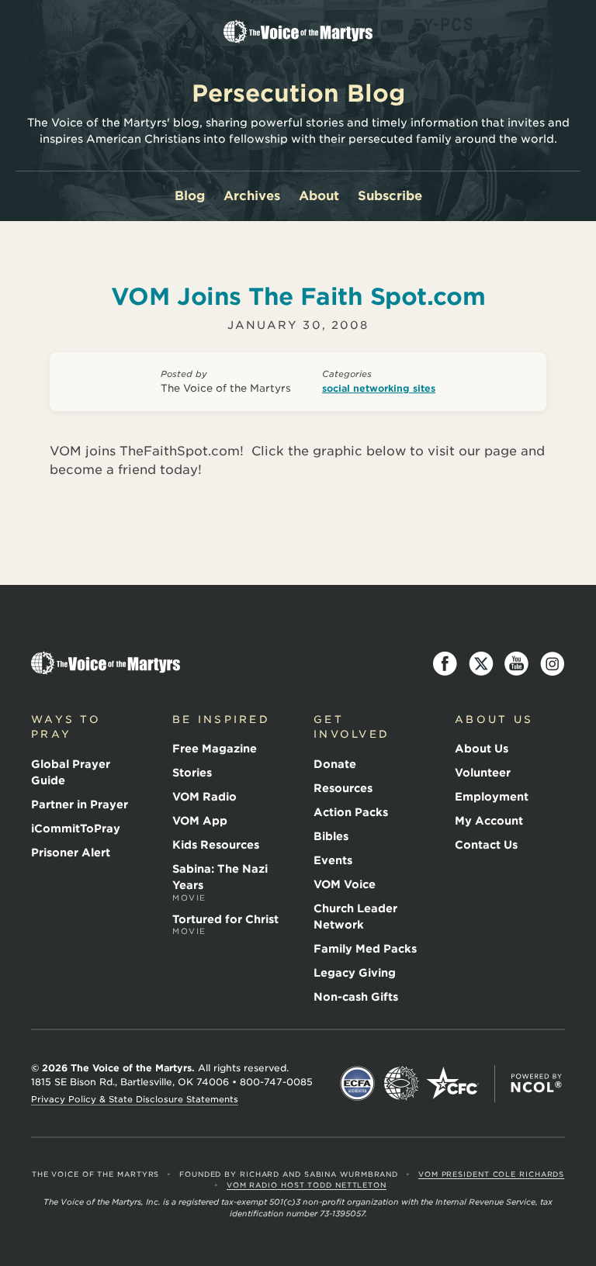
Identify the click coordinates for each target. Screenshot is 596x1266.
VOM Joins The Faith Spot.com (298, 296)
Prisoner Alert (70, 852)
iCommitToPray (75, 828)
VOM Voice (345, 884)
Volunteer (483, 772)
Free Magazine (214, 748)
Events (333, 860)
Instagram (552, 664)
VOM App (199, 821)
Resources (343, 788)
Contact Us (486, 845)
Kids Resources (215, 845)
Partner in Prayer (79, 804)
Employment (491, 796)
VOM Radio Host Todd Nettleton (306, 1185)
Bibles (331, 836)
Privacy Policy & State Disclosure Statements (134, 1099)
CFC (452, 1083)
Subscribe (390, 196)
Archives (252, 196)
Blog (190, 196)
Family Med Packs (365, 949)
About (319, 196)
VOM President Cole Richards (491, 1174)
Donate (335, 764)
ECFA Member (357, 1083)
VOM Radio (204, 796)
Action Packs (351, 812)
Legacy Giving (355, 973)
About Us (481, 748)
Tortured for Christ (225, 924)
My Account (489, 821)
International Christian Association (401, 1083)
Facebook (445, 664)
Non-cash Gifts (356, 997)
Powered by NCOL (536, 1083)
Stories (192, 772)
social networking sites (378, 388)
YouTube (516, 664)
